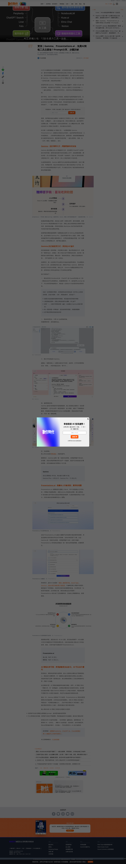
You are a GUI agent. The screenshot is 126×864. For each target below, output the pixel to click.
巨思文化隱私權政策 (77, 440)
